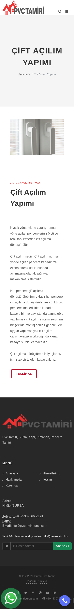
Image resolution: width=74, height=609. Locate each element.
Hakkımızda (14, 479)
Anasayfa (24, 74)
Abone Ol (62, 546)
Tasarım (31, 580)
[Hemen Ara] (64, 600)
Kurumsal (12, 485)
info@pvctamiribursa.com (29, 525)
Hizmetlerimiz (52, 473)
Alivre (43, 580)
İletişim (47, 479)
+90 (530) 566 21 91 (29, 516)
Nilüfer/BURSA (13, 505)
